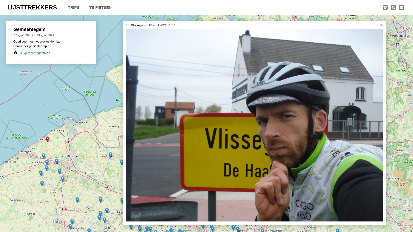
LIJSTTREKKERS (32, 7)
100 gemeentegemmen (34, 53)
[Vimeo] (385, 7)
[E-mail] (401, 7)
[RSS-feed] (393, 7)
